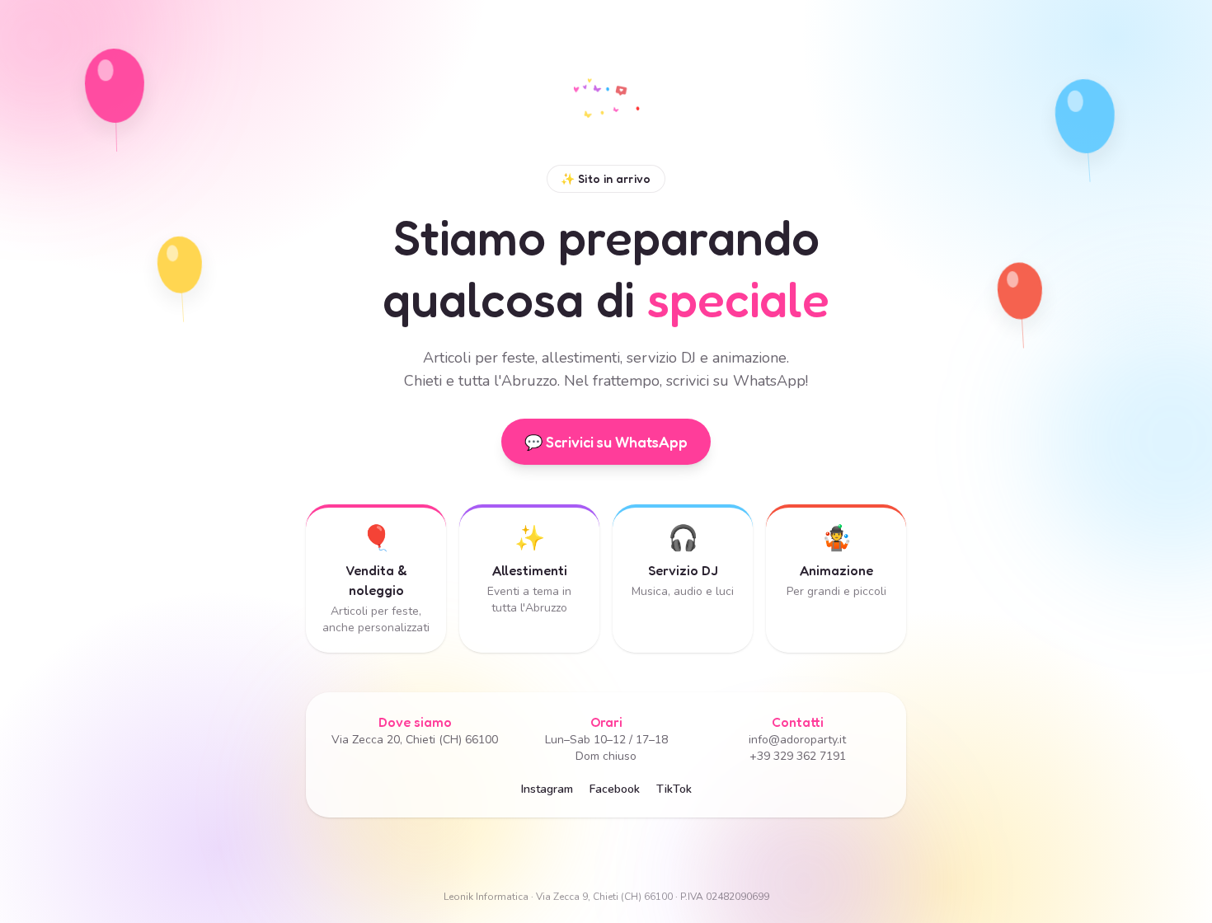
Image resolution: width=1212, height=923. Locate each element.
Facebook (615, 789)
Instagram (547, 789)
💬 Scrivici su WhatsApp (606, 442)
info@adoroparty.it (797, 739)
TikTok (674, 789)
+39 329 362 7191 (797, 756)
